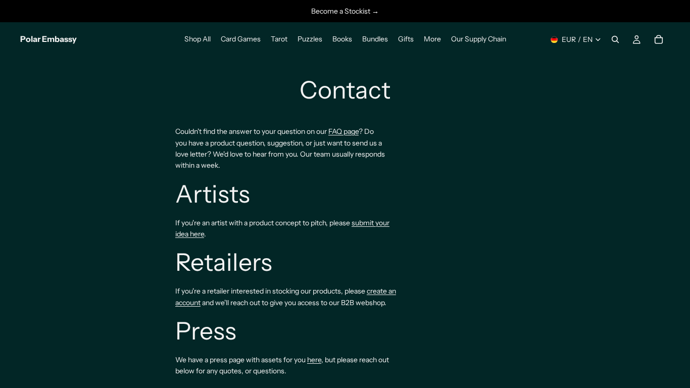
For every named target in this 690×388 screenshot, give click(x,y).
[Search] (615, 39)
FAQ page (343, 131)
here (314, 359)
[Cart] (659, 39)
